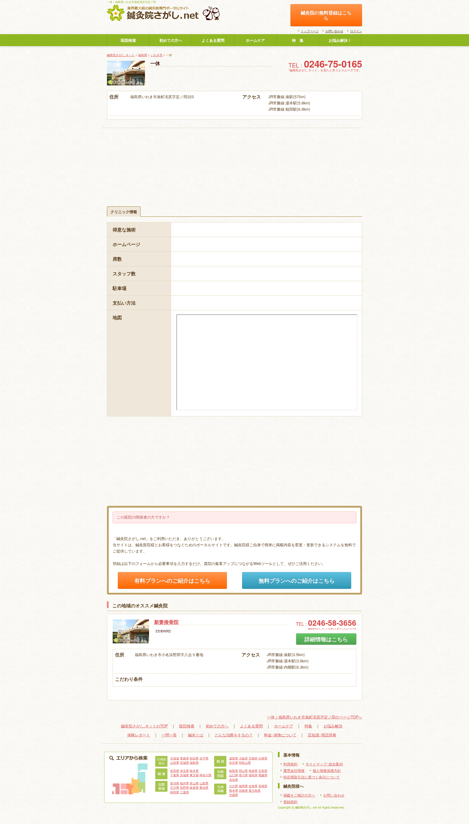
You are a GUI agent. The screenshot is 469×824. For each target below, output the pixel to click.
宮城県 (184, 762)
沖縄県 (233, 795)
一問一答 (169, 734)
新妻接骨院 (166, 621)
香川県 (243, 775)
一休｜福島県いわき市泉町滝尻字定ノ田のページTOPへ (314, 717)
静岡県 (174, 792)
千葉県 (174, 775)
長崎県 (262, 786)
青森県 (184, 758)
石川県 (174, 787)
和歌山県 (245, 762)
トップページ (310, 31)
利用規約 (290, 764)
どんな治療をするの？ (234, 734)
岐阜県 (194, 787)
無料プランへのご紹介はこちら (297, 580)
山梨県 (203, 783)
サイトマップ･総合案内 (324, 764)
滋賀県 (233, 758)
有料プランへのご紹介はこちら (172, 580)
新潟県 (174, 783)
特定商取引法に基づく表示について (311, 777)
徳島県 (253, 775)
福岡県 (243, 786)
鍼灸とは (195, 734)
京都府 (253, 758)
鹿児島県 (255, 790)
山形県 (174, 762)
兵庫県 (262, 758)
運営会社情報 (294, 770)
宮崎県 (243, 790)
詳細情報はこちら (326, 639)
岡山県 (243, 770)
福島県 (142, 55)
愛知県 (203, 787)
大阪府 (243, 758)
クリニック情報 (123, 211)
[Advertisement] (234, 160)
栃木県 (194, 770)
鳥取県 (233, 770)
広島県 (262, 770)
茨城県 (184, 775)
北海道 (174, 758)
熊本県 (233, 790)
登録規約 (290, 801)
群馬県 (174, 770)
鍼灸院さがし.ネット (121, 55)
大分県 (233, 786)
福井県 (184, 783)
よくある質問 (213, 40)
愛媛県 (262, 775)
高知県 (233, 779)
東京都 (194, 775)
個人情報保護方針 (327, 770)
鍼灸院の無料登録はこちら (326, 15)
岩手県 (203, 758)
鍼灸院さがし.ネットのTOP (144, 726)
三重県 (184, 792)
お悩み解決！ (340, 40)
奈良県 (233, 762)
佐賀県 (253, 786)
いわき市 (157, 55)
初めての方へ (170, 40)
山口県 (233, 775)
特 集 (297, 40)
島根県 (253, 770)
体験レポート (138, 734)
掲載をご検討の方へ (299, 795)
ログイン (356, 31)
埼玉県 (184, 770)
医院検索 (128, 40)
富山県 (194, 783)
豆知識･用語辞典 (322, 734)
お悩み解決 (333, 726)
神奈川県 (205, 775)
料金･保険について (280, 734)
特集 (308, 726)
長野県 (184, 787)
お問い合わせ (334, 31)
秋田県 (194, 758)
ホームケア (255, 40)
